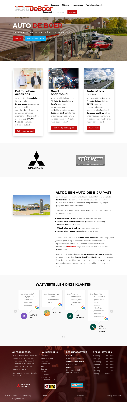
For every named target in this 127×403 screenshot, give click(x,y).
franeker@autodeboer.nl (75, 358)
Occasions (55, 5)
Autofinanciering (47, 366)
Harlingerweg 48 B (73, 370)
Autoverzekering (47, 358)
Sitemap (46, 396)
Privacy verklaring (114, 396)
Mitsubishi (66, 5)
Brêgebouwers (18, 399)
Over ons (60, 12)
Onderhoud (47, 12)
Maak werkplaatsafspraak (64, 128)
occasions (71, 246)
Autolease (44, 361)
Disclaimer (80, 396)
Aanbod (17, 38)
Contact (72, 12)
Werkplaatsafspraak (94, 5)
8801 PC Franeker (72, 373)
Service (43, 372)
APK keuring (45, 377)
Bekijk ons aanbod (25, 131)
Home (45, 5)
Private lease (45, 364)
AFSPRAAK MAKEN (48, 380)
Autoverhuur (78, 5)
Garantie (44, 369)
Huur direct (93, 128)
